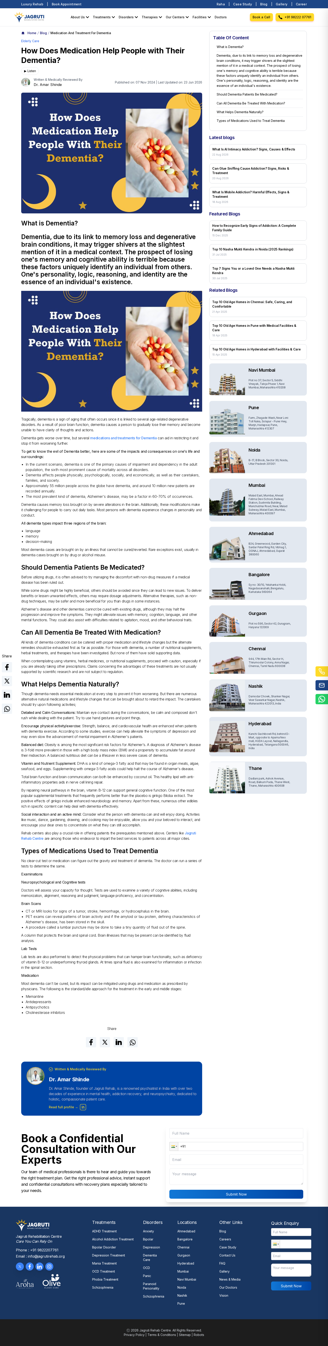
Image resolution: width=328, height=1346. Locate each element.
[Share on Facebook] (7, 667)
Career (301, 4)
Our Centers (175, 17)
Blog (263, 4)
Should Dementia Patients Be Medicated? (247, 94)
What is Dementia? (230, 47)
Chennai (183, 1247)
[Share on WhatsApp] (7, 709)
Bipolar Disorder (104, 1247)
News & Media (230, 1279)
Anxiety (148, 1231)
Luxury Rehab (32, 4)
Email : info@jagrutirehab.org (40, 1256)
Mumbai (183, 1271)
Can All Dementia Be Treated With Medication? (251, 103)
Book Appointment (67, 4)
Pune (181, 1303)
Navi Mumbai (186, 1279)
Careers (225, 1239)
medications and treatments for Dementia (123, 438)
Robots (199, 1335)
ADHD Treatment (104, 1231)
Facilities (200, 17)
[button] (174, 1146)
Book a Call (261, 17)
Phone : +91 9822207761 (37, 1250)
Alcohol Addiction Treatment (113, 1239)
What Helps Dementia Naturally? (240, 112)
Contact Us (227, 1255)
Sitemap (185, 1335)
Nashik (182, 1295)
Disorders (126, 17)
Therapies (150, 17)
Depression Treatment (108, 1255)
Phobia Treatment (105, 1279)
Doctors (221, 17)
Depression (151, 1247)
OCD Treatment (103, 1271)
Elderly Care (30, 41)
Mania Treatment (104, 1263)
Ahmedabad (186, 1231)
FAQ (222, 1263)
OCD (146, 1268)
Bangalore (185, 1239)
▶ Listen (30, 71)
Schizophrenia (102, 1287)
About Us (78, 17)
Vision (223, 1295)
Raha (221, 4)
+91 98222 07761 (297, 17)
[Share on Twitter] (7, 681)
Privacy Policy (134, 1335)
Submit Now (236, 1194)
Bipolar (148, 1239)
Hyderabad (185, 1263)
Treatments (102, 17)
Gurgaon (183, 1255)
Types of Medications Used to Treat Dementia (251, 121)
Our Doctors (228, 1287)
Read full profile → (63, 1107)
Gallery (281, 4)
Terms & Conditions (161, 1335)
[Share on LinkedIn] (7, 695)
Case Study (242, 4)
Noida (181, 1287)
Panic (147, 1276)
